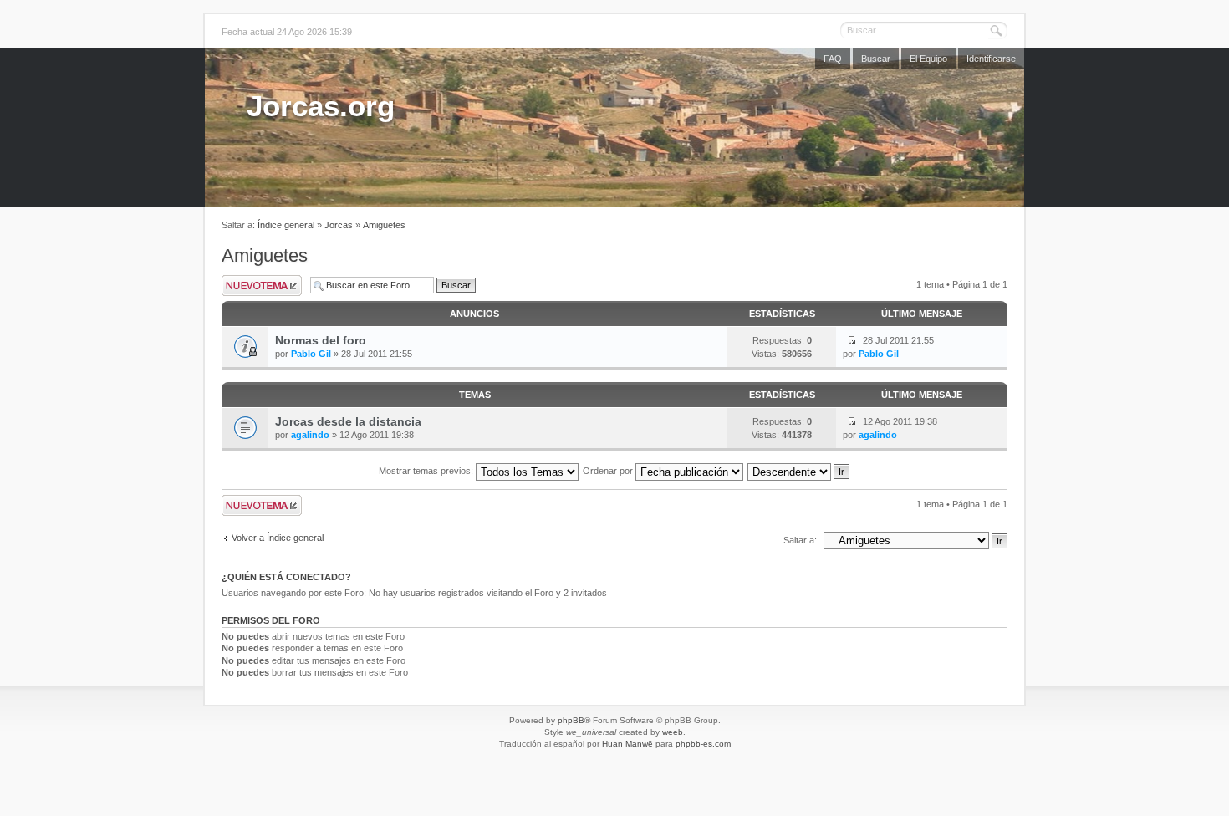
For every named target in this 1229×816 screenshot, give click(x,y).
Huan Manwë (627, 743)
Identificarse (991, 59)
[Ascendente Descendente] (799, 471)
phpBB (571, 720)
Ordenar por (609, 471)
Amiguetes (384, 225)
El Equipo (928, 59)
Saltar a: (800, 540)
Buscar (875, 59)
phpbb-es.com (703, 743)
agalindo (310, 435)
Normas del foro (320, 340)
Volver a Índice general (278, 538)
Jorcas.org (321, 105)
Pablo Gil (311, 354)
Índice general (286, 225)
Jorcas (338, 225)
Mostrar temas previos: (427, 471)
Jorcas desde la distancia (348, 421)
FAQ (833, 59)
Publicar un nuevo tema (262, 285)
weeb (672, 732)
